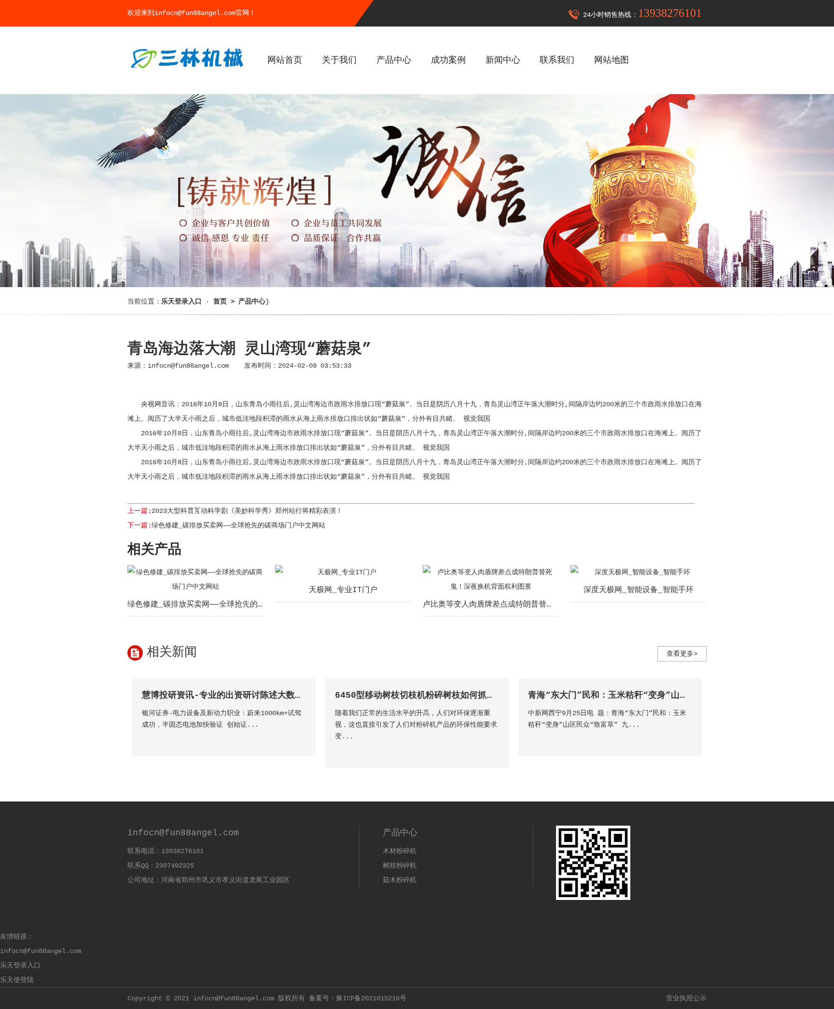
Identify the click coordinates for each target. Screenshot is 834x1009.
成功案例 (448, 60)
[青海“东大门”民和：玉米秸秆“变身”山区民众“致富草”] (684, 738)
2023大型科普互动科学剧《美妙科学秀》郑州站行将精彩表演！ (247, 511)
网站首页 (284, 60)
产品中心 (393, 60)
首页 (220, 301)
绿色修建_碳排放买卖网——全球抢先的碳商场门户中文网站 (238, 525)
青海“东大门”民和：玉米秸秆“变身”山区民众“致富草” (635, 695)
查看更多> (682, 654)
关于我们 (339, 60)
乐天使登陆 (17, 980)
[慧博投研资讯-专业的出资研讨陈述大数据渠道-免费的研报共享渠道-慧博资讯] (298, 738)
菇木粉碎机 (400, 880)
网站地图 (611, 60)
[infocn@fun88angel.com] (186, 76)
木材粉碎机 (400, 851)
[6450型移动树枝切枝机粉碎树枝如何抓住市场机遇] (491, 750)
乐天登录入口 (20, 965)
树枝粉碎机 (400, 866)
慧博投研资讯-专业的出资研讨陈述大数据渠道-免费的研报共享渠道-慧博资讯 (293, 695)
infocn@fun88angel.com (188, 366)
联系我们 (557, 60)
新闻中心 (503, 60)
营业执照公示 (686, 998)
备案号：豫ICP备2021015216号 (357, 998)
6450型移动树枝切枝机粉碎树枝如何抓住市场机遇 (432, 695)
